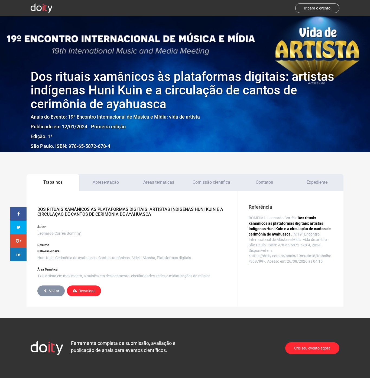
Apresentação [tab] (106, 182)
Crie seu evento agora (312, 348)
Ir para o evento (317, 8)
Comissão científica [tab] (211, 182)
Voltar (54, 291)
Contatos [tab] (264, 182)
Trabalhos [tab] (53, 182)
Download (87, 291)
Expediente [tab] (317, 182)
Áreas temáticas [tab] (158, 182)
